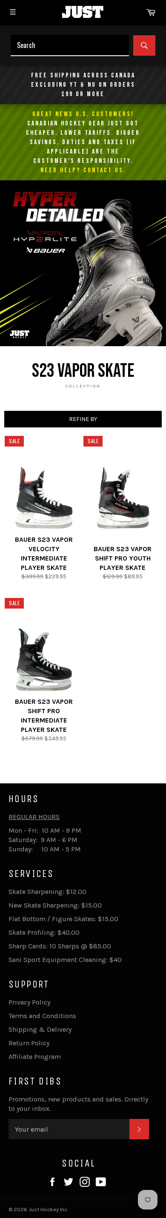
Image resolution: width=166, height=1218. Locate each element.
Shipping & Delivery (40, 1029)
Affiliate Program (35, 1057)
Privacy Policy (29, 1002)
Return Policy (29, 1043)
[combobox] (70, 45)
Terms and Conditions (42, 1016)
